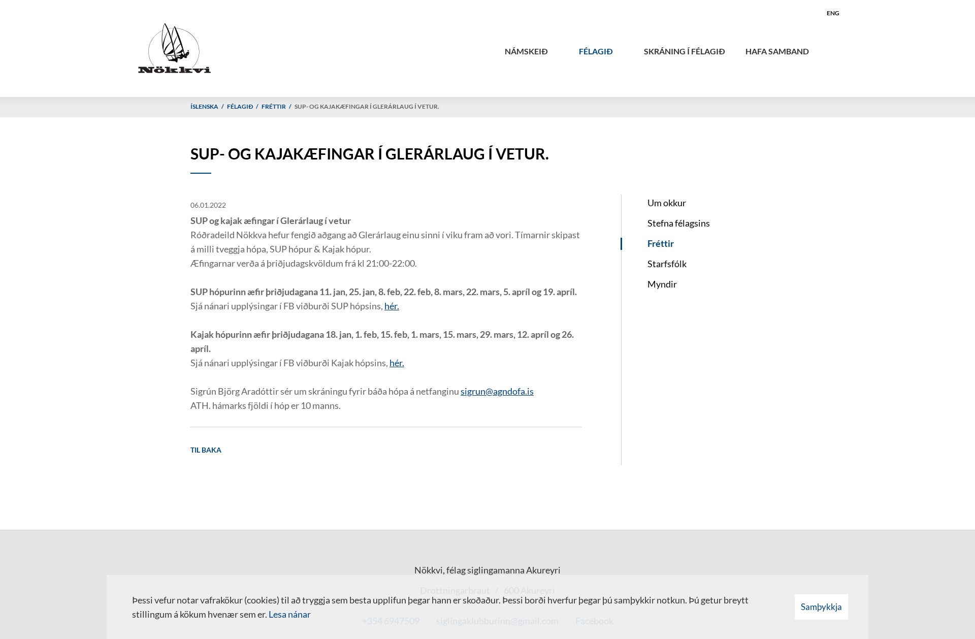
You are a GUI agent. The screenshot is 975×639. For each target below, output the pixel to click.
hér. (391, 305)
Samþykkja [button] (821, 606)
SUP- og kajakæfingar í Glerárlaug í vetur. (367, 106)
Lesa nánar (290, 614)
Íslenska (204, 106)
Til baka (205, 449)
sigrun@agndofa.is (497, 391)
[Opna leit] (834, 48)
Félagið (240, 106)
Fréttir (274, 106)
